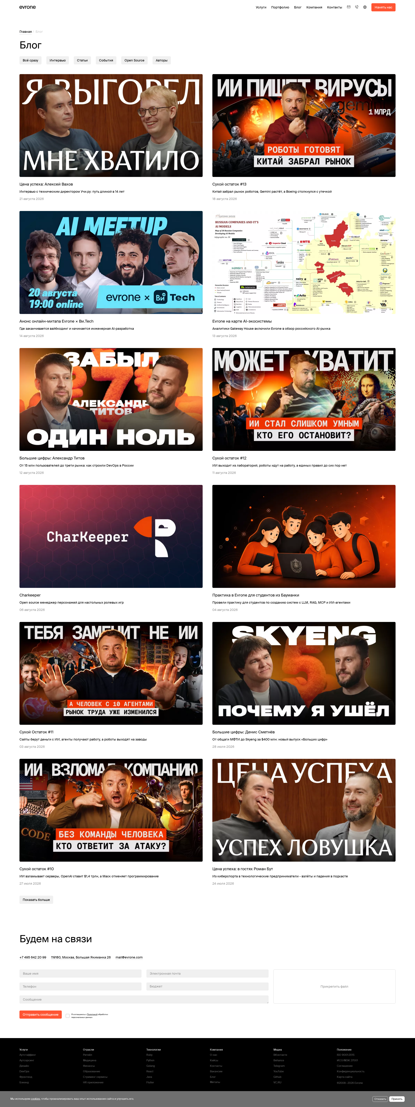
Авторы (162, 60)
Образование (91, 1071)
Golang (150, 1066)
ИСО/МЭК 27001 (347, 1060)
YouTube (278, 1071)
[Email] (348, 10)
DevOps (24, 1071)
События (106, 60)
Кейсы (214, 1060)
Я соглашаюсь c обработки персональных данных (89, 1016)
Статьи (82, 60)
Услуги (261, 7)
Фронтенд (25, 1077)
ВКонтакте (280, 1055)
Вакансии (216, 1071)
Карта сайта (344, 1077)
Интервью (58, 60)
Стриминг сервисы (95, 1077)
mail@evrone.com (129, 957)
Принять (396, 1099)
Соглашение (345, 1066)
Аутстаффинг (27, 1055)
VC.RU (277, 1082)
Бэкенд (24, 1082)
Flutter (150, 1082)
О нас (213, 1055)
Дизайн (24, 1066)
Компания (314, 7)
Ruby (149, 1055)
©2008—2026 (345, 1083)
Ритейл (87, 1055)
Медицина (89, 1060)
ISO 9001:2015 (346, 1055)
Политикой (92, 1014)
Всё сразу (30, 60)
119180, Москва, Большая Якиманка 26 (81, 957)
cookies (35, 1099)
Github (277, 1077)
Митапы (215, 1082)
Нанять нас (383, 7)
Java (149, 1077)
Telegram (279, 1066)
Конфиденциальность (350, 1071)
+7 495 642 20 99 (32, 957)
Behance (278, 1060)
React (149, 1071)
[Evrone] (27, 7)
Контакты (334, 7)
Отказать (380, 1099)
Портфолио (280, 7)
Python (150, 1060)
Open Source (134, 60)
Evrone (359, 1083)
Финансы (89, 1066)
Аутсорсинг (26, 1060)
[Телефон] (356, 10)
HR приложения (93, 1082)
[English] (365, 10)
